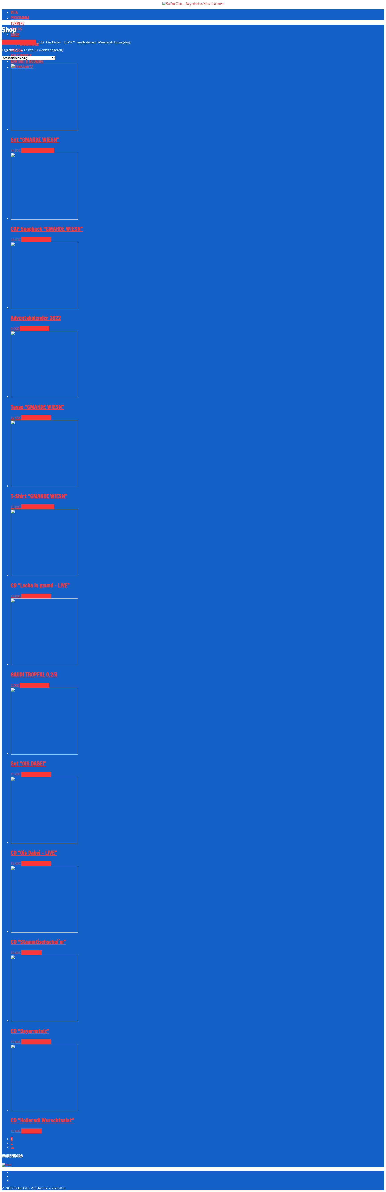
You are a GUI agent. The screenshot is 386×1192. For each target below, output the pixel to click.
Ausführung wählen (37, 150)
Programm (20, 18)
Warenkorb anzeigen (19, 42)
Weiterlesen (31, 952)
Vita (14, 12)
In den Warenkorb (36, 239)
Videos (16, 29)
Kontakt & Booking (27, 61)
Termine (17, 23)
